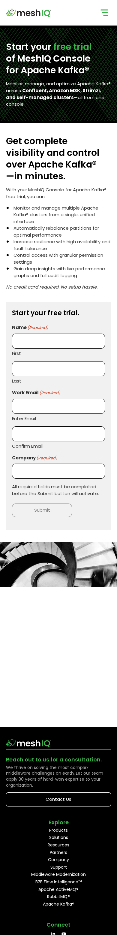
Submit (42, 510)
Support (58, 867)
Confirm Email (27, 446)
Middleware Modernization (58, 874)
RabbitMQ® (58, 897)
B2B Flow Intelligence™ (58, 882)
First (16, 353)
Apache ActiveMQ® (58, 889)
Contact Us (58, 799)
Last (16, 381)
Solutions (58, 837)
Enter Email (24, 418)
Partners (58, 852)
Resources (58, 845)
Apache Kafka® (58, 904)
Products (58, 830)
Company (58, 860)
